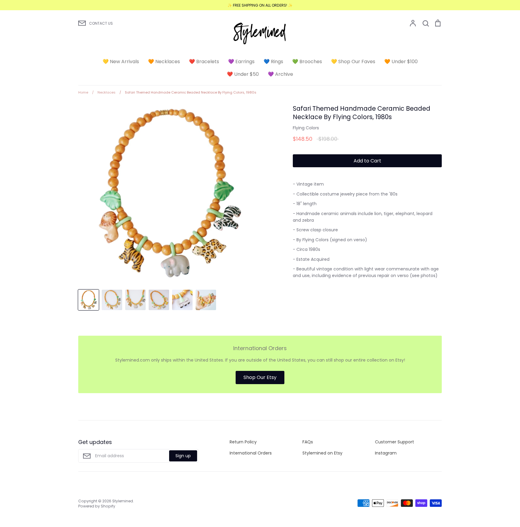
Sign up (183, 456)
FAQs (307, 442)
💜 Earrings (241, 61)
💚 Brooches (307, 61)
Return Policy (243, 442)
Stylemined (122, 501)
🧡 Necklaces (164, 61)
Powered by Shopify (96, 506)
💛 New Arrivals (121, 61)
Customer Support (394, 442)
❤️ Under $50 (243, 74)
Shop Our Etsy (260, 377)
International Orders (251, 453)
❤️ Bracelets (204, 61)
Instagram (386, 453)
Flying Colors (306, 128)
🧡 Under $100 (401, 61)
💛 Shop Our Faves (353, 61)
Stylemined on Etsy (322, 453)
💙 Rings (273, 61)
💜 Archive (280, 74)
